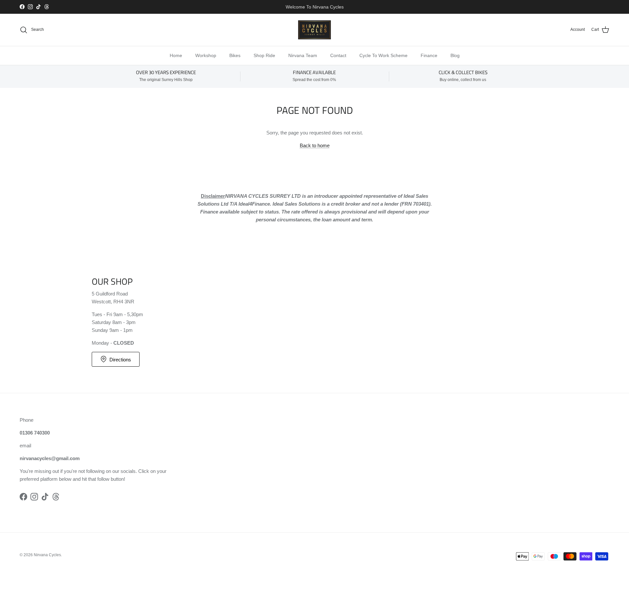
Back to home (315, 145)
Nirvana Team (302, 55)
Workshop (205, 55)
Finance (429, 55)
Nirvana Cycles (47, 555)
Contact (338, 55)
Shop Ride (264, 55)
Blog (455, 55)
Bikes (234, 55)
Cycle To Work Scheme (383, 55)
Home (176, 55)
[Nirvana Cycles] (314, 29)
